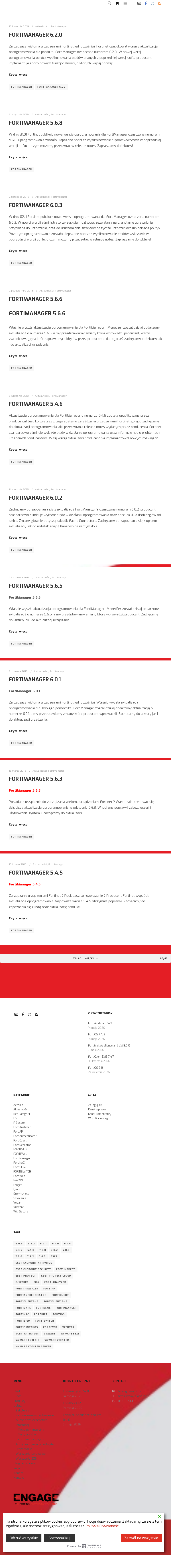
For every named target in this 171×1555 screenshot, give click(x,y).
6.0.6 (19, 1243)
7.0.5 (66, 1250)
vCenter (68, 1327)
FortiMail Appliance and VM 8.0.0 (109, 1045)
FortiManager (59, 26)
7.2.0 (19, 1256)
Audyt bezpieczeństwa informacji (31, 1422)
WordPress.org (98, 1118)
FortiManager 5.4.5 (36, 872)
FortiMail (43, 1308)
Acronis (18, 1105)
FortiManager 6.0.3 (35, 205)
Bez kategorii (21, 1114)
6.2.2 (31, 1243)
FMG (36, 1282)
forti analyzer (27, 1288)
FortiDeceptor (22, 1145)
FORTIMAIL (20, 1154)
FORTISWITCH (22, 1171)
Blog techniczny (25, 1463)
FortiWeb (19, 1176)
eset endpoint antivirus (34, 1262)
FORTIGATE (20, 1149)
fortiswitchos (27, 1327)
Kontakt (19, 1478)
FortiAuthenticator (25, 1136)
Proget (17, 1185)
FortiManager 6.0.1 (35, 679)
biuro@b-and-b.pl (130, 1391)
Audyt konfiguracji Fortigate (35, 1444)
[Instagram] (152, 3)
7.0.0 (42, 1250)
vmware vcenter (57, 1340)
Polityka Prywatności (102, 1526)
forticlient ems (55, 1301)
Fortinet (41, 1314)
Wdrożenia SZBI (26, 1458)
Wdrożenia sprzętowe (31, 1454)
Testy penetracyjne (31, 1430)
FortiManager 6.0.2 (35, 497)
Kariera (19, 1473)
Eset (54, 1256)
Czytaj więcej (18, 75)
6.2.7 (43, 1243)
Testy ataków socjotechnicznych (31, 1437)
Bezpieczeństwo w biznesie (35, 1415)
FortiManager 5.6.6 (35, 299)
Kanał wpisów (97, 1109)
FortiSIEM (19, 1167)
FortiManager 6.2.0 (35, 34)
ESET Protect (26, 1275)
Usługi (18, 1405)
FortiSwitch (44, 1320)
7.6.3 (42, 1256)
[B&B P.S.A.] (17, 3)
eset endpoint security (33, 1269)
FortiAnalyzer (22, 1127)
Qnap (16, 1189)
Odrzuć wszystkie (24, 1538)
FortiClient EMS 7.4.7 (101, 1056)
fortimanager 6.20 (51, 86)
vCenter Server (27, 1333)
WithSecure (20, 1211)
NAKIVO (18, 1180)
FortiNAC (18, 1163)
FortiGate (23, 1308)
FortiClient (19, 1140)
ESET (16, 1118)
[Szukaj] (109, 3)
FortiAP (18, 1131)
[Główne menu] (125, 3)
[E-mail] (139, 3)
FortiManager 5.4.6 (36, 404)
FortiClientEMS (27, 1301)
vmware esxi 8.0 (27, 1340)
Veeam (17, 1202)
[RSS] (159, 3)
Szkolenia (19, 1198)
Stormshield (21, 1194)
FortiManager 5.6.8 (35, 122)
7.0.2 (54, 1250)
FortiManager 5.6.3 (35, 778)
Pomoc (18, 1468)
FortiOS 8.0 (95, 1068)
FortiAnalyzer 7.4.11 (100, 1023)
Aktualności (42, 26)
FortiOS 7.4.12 (96, 1034)
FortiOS (59, 1314)
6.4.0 (55, 1243)
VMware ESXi (70, 1333)
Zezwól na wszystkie (141, 1538)
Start (17, 1391)
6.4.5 (19, 1250)
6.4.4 (67, 1243)
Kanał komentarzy (99, 1114)
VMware (18, 1207)
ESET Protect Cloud (56, 1275)
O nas (18, 1396)
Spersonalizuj (59, 1538)
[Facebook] (146, 3)
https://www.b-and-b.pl (133, 1396)
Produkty (19, 1401)
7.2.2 (30, 1256)
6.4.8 (30, 1250)
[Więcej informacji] (117, 3)
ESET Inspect (65, 1269)
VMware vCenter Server (33, 1346)
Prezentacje (24, 1449)
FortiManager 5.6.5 (36, 585)
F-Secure (19, 1123)
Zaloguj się (95, 1105)
